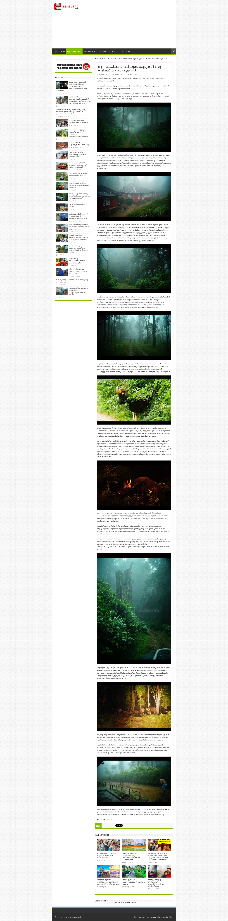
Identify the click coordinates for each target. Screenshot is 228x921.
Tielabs (170, 917)
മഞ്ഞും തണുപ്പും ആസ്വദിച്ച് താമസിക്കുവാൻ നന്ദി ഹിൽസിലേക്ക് (156, 883)
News (63, 51)
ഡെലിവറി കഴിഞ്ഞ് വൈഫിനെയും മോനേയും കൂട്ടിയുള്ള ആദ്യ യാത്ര (78, 237)
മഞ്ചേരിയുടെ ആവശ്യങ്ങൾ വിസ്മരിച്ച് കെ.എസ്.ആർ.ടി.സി (77, 261)
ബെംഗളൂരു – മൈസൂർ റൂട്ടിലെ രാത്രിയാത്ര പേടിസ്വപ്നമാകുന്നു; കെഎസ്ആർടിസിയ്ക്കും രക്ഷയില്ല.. (71, 86)
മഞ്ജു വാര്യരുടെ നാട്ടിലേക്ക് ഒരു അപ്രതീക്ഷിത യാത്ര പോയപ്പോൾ (131, 856)
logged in (119, 902)
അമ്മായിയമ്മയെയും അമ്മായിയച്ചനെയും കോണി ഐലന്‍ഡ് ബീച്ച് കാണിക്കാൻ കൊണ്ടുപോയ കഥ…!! (71, 112)
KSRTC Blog (113, 51)
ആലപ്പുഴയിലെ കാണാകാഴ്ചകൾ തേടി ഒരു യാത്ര (133, 882)
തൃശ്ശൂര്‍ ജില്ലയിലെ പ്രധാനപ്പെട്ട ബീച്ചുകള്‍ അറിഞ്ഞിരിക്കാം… (77, 154)
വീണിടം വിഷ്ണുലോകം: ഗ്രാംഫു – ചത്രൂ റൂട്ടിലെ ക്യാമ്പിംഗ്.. (78, 271)
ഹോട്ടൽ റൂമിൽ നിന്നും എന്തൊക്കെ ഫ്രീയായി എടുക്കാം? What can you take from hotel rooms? (158, 856)
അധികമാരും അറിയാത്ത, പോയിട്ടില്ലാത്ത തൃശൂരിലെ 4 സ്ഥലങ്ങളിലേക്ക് (79, 196)
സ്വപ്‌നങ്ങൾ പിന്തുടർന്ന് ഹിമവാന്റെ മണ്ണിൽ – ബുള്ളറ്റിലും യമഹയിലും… (78, 216)
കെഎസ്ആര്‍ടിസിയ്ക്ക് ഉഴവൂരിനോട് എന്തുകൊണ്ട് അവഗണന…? (79, 185)
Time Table (103, 51)
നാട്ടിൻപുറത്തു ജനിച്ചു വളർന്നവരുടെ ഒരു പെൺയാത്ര (106, 855)
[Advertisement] (114, 28)
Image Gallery (125, 51)
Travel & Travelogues (74, 51)
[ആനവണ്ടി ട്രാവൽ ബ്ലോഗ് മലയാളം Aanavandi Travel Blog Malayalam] (68, 6)
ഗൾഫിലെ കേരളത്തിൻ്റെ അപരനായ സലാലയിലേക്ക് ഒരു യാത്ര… (79, 227)
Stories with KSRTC (90, 51)
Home (56, 50)
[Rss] (135, 917)
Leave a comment (120, 74)
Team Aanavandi (152, 917)
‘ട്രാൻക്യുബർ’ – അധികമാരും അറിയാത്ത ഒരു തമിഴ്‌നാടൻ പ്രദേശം (108, 882)
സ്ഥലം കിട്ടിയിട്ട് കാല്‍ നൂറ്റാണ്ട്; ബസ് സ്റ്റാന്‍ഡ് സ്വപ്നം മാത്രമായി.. (77, 165)
